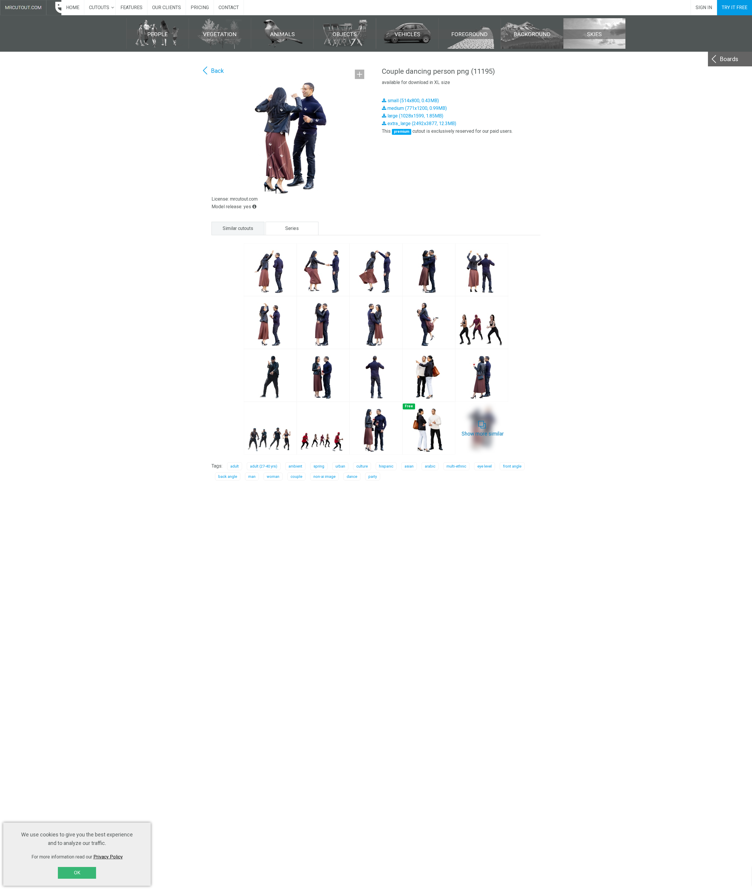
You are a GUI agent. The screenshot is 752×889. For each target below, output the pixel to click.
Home (72, 7)
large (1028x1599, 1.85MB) (414, 116)
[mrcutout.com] (30, 7)
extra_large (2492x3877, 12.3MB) (421, 123)
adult (234, 466)
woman (273, 476)
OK (77, 872)
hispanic (386, 466)
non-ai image (324, 476)
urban (340, 466)
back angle (227, 476)
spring (318, 466)
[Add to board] (359, 74)
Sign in (704, 7)
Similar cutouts (238, 228)
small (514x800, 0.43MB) (412, 100)
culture (362, 466)
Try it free (734, 7)
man (252, 476)
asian (409, 466)
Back (217, 70)
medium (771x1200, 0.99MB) (416, 108)
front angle (512, 466)
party (372, 476)
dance (352, 476)
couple (296, 476)
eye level (484, 466)
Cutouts (99, 7)
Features (131, 7)
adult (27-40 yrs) (263, 466)
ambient (295, 466)
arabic (430, 466)
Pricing (200, 7)
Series (292, 228)
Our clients (166, 7)
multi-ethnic (456, 466)
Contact (229, 7)
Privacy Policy (108, 857)
